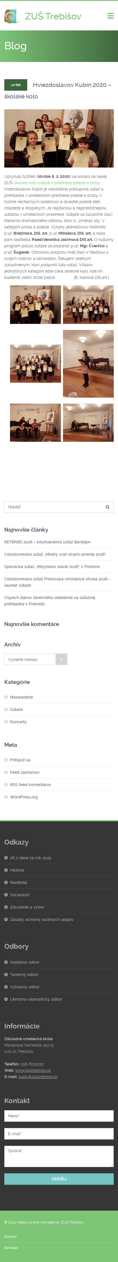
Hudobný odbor (25, 962)
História (17, 870)
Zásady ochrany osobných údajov (42, 919)
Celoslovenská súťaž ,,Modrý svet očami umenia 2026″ (55, 554)
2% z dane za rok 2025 (30, 857)
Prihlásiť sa (20, 760)
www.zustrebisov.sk (33, 1070)
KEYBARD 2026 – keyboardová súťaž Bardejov (47, 542)
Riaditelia (18, 882)
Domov (10, 1236)
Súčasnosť (20, 894)
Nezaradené (21, 697)
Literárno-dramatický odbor (36, 999)
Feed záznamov (25, 772)
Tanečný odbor (24, 974)
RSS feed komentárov (30, 784)
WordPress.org (24, 797)
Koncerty (18, 722)
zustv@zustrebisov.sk (38, 1076)
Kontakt (11, 1248)
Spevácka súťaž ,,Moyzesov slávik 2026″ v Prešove (52, 566)
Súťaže (16, 709)
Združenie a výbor (27, 907)
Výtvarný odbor (25, 987)
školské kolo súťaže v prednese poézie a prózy (57, 182)
